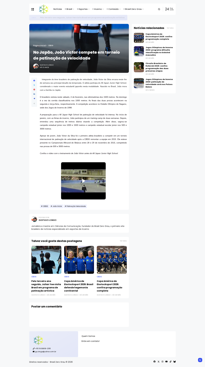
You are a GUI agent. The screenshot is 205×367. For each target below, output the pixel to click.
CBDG (33, 17)
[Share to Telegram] (34, 98)
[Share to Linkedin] (34, 94)
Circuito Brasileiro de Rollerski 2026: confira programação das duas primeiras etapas (157, 67)
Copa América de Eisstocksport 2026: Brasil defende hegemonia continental (78, 286)
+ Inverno (97, 9)
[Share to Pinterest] (34, 89)
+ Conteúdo (113, 9)
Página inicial (39, 45)
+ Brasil (68, 9)
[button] (34, 103)
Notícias (57, 9)
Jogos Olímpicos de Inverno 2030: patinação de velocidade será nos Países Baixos (159, 83)
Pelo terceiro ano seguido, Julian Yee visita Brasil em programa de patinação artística (82, 17)
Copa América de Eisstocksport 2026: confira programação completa (109, 286)
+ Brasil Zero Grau (132, 9)
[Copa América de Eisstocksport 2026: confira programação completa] (112, 260)
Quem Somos (88, 336)
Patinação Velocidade (76, 206)
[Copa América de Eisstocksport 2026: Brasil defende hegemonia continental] (79, 260)
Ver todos (123, 241)
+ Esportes (82, 9)
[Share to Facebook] (34, 80)
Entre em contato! (91, 341)
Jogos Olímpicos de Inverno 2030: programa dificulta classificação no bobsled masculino (159, 51)
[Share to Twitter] (34, 85)
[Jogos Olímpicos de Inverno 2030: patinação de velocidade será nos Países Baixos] (139, 83)
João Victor (57, 206)
